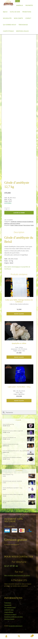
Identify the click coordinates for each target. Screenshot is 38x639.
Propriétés (29, 5)
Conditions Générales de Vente (13, 617)
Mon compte (18, 18)
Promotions (26, 12)
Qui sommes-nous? (9, 25)
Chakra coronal (18, 225)
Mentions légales (22, 31)
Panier (29, 635)
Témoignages (23, 25)
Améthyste (14, 221)
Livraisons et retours (10, 614)
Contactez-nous (9, 610)
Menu (18, 1)
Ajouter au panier (19, 212)
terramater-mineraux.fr (15, 626)
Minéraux (19, 5)
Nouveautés (7, 18)
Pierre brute (26, 225)
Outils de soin (15, 12)
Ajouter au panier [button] (19, 314)
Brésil (12, 225)
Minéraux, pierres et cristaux (12, 223)
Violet (32, 225)
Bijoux (5, 12)
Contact (28, 18)
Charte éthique (8, 31)
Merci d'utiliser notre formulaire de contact (17, 575)
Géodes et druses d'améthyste (25, 221)
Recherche (19, 636)
